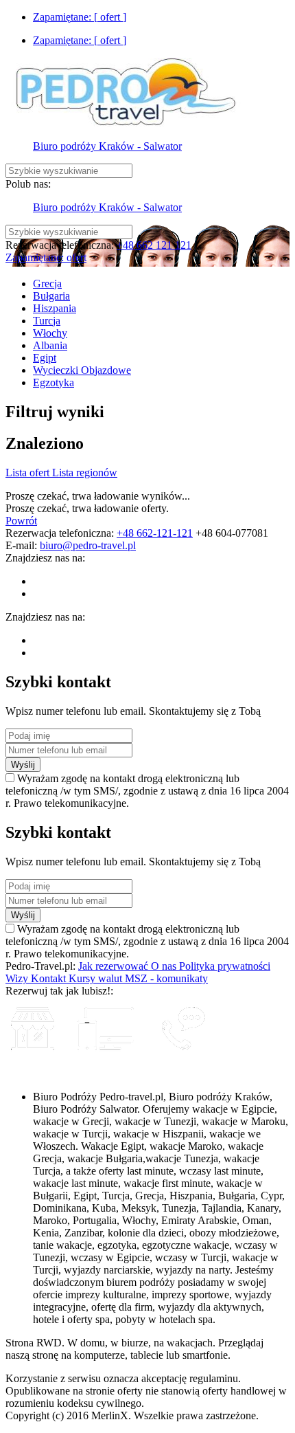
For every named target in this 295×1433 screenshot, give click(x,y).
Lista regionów (84, 472)
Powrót (21, 520)
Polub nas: (28, 184)
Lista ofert (28, 472)
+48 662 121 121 (154, 245)
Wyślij (23, 764)
